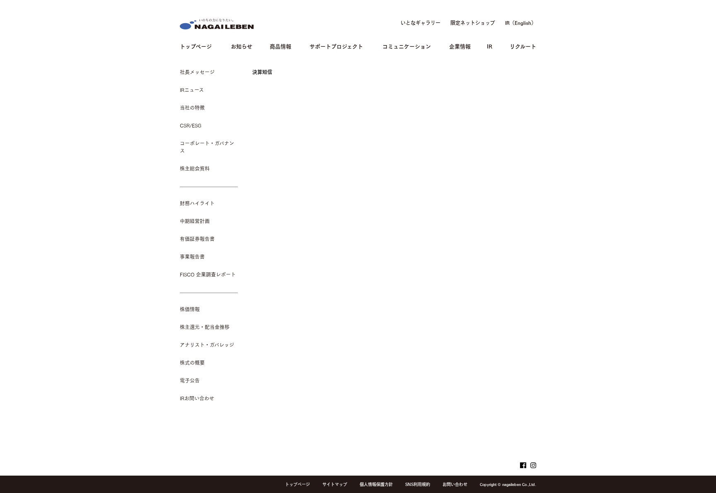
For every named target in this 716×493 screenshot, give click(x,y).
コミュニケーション (406, 46)
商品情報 (280, 46)
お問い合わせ (455, 484)
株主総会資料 (195, 168)
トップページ (196, 46)
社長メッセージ (197, 72)
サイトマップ (334, 484)
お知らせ (241, 46)
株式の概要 (192, 362)
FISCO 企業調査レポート (208, 274)
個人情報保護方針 (376, 484)
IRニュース (192, 90)
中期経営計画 (195, 221)
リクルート (523, 46)
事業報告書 (192, 256)
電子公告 (190, 380)
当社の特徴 (192, 107)
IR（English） (520, 22)
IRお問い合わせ (197, 398)
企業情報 (460, 46)
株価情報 (190, 309)
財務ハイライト (197, 203)
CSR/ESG (190, 125)
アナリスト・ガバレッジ (207, 345)
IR (489, 46)
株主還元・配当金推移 (205, 327)
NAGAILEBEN (217, 24)
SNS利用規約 (417, 484)
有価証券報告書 (197, 239)
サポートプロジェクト (336, 46)
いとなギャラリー (420, 22)
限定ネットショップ (472, 22)
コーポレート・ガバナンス (207, 146)
